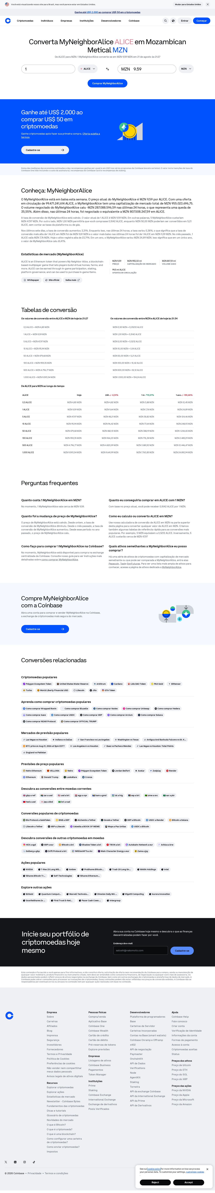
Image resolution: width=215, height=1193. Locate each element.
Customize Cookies (195, 1172)
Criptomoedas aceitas (184, 1049)
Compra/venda (97, 1016)
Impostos (52, 1151)
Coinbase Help (180, 1016)
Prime (92, 1085)
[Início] (8, 21)
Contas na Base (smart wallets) (148, 1035)
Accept (189, 1182)
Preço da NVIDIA (181, 1090)
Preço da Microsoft (183, 1099)
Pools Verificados (98, 1108)
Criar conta (178, 1026)
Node (133, 1072)
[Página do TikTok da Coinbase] (34, 1162)
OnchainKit (136, 1058)
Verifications (137, 1068)
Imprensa (52, 1035)
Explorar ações (55, 1092)
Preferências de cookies (61, 1063)
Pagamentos (95, 1069)
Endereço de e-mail (123, 943)
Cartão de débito (98, 1040)
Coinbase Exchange (99, 1094)
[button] (47, 21)
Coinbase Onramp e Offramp (146, 1040)
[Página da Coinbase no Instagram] (24, 1162)
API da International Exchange (147, 1096)
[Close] (207, 1169)
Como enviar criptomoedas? (63, 1146)
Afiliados (52, 1026)
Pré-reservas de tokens (102, 1044)
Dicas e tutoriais (56, 1110)
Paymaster (136, 1054)
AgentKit (135, 1077)
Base (133, 1021)
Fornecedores (55, 1049)
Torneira (135, 1086)
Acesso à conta (180, 1044)
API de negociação (140, 1049)
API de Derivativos (141, 1105)
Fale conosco (179, 1021)
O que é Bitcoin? (56, 1124)
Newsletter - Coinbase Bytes (63, 1101)
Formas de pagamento (185, 1040)
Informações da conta (184, 1035)
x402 (133, 1044)
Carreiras (52, 1021)
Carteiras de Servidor (142, 1026)
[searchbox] (186, 69)
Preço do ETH (179, 1069)
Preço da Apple (180, 1094)
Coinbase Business (99, 1065)
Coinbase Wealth (98, 1030)
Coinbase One (96, 1026)
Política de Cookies (58, 1058)
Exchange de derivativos (102, 1104)
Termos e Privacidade (59, 1054)
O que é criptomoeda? (59, 1129)
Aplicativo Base (97, 1021)
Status (175, 1054)
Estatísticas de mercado (61, 1096)
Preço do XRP (180, 1079)
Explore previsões (99, 1049)
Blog (49, 1030)
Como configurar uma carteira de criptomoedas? (64, 1140)
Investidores (54, 1044)
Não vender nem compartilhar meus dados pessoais (64, 1070)
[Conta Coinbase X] (6, 1162)
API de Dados (137, 1063)
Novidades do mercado (60, 1120)
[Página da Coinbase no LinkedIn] (15, 1162)
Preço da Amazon (182, 1104)
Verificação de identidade (187, 1030)
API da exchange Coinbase (145, 1091)
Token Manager (97, 1074)
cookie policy (154, 1169)
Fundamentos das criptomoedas (65, 1106)
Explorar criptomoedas (60, 1087)
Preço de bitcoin (181, 1065)
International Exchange (102, 1099)
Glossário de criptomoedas (62, 1115)
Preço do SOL (179, 1074)
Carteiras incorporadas (143, 1030)
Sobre (50, 1016)
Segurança (53, 1040)
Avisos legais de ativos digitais (65, 1076)
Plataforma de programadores (147, 1016)
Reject (155, 1182)
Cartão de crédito (98, 1035)
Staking (92, 1090)
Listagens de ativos (99, 1060)
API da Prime (137, 1100)
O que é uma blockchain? (61, 1134)
